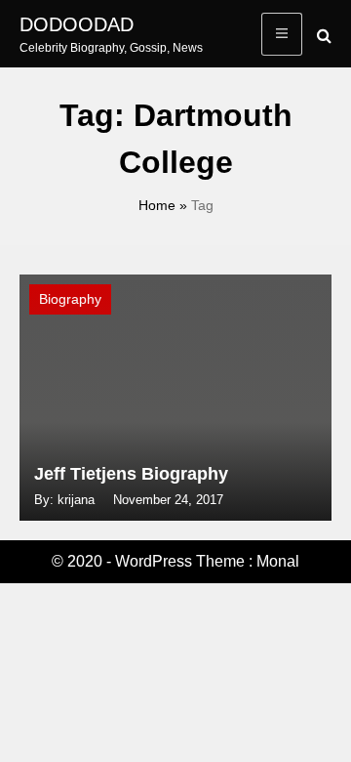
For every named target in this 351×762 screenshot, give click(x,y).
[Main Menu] (281, 34)
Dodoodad (77, 24)
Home (157, 205)
